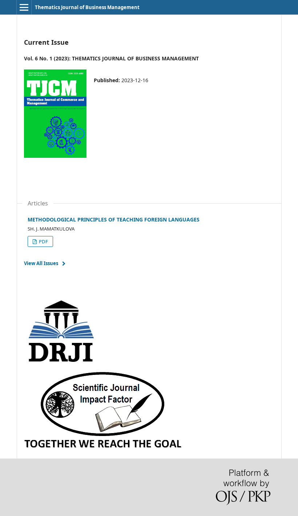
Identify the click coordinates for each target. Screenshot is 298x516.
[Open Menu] (24, 7)
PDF (43, 241)
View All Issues (41, 263)
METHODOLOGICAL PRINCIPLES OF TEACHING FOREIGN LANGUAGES (114, 219)
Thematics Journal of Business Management (87, 7)
